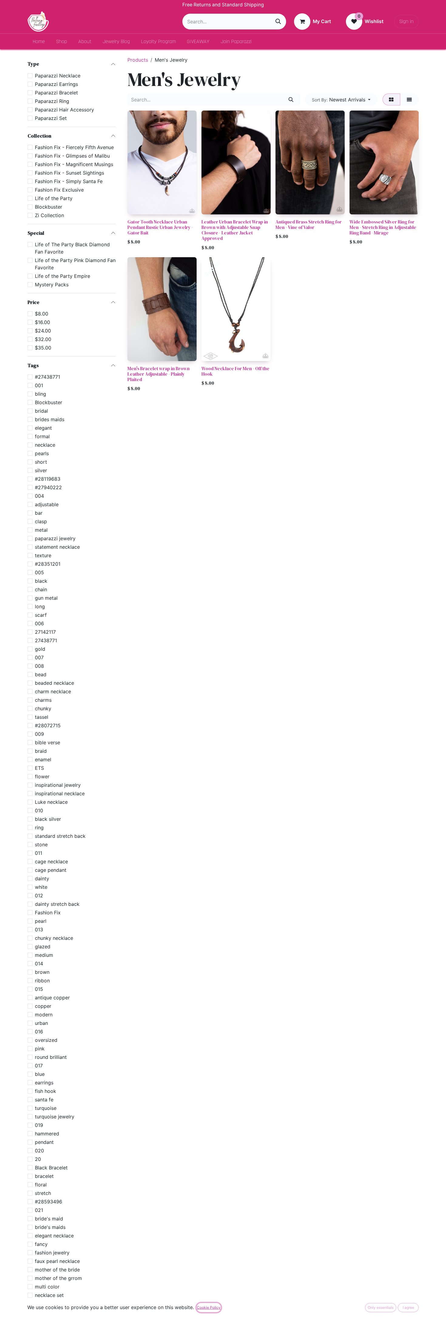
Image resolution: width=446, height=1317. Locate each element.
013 (39, 929)
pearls (42, 453)
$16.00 (42, 322)
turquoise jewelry (54, 1117)
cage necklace (51, 861)
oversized (46, 1040)
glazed (42, 946)
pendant (44, 1142)
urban (41, 1023)
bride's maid (49, 1219)
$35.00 (43, 348)
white (41, 887)
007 (39, 657)
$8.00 (41, 314)
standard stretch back (60, 836)
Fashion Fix (48, 912)
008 (39, 666)
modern (43, 1015)
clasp (41, 521)
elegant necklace (54, 1236)
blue (40, 1074)
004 (39, 496)
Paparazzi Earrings (56, 84)
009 (39, 734)
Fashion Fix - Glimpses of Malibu (72, 155)
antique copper (52, 998)
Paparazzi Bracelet (56, 92)
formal (42, 436)
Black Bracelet (51, 1168)
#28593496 (48, 1202)
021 (39, 1210)
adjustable (47, 504)
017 (39, 1066)
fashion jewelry (52, 1253)
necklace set (49, 1295)
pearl (40, 921)
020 (39, 1151)
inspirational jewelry (58, 785)
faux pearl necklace (57, 1261)
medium (44, 955)
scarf (41, 615)
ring (39, 827)
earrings (44, 1083)
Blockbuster (48, 206)
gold (40, 649)
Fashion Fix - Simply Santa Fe (69, 181)
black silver (48, 819)
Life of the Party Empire (62, 276)
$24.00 (43, 331)
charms (43, 700)
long (40, 606)
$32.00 (43, 339)
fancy (41, 1244)
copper (43, 1006)
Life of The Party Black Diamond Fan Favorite (72, 248)
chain (41, 589)
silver (41, 470)
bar (38, 513)
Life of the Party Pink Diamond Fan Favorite (75, 264)
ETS (39, 768)
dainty (42, 878)
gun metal (46, 598)
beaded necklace (54, 683)
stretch (43, 1193)
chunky (43, 708)
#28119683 (47, 479)
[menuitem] (39, 41)
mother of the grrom (58, 1278)
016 (39, 1032)
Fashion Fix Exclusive (59, 189)
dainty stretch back (57, 904)
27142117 (45, 632)
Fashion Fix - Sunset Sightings (69, 172)
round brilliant (51, 1057)
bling (40, 394)
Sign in (406, 21)
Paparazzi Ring (52, 101)
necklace (45, 445)
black (41, 581)
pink (40, 1049)
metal (41, 530)
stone (41, 844)
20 (38, 1159)
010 (39, 810)
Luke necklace (51, 802)
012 (39, 895)
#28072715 (48, 725)
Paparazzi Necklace (57, 75)
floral (41, 1185)
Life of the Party (54, 198)
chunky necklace (54, 938)
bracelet (44, 1176)
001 (39, 385)
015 (39, 989)
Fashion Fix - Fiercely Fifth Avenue (74, 147)
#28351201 (47, 564)
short (41, 462)
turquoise (45, 1108)
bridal (41, 411)
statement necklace (57, 547)
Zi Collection (49, 215)
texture (43, 555)
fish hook (45, 1091)
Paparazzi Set (51, 118)
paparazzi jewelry (55, 538)
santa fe (44, 1100)
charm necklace (53, 691)
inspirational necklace (60, 793)
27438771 (46, 640)
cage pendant (50, 870)
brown (42, 972)
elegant (43, 428)
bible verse (47, 742)
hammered (47, 1134)
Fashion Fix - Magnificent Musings (74, 164)
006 (39, 623)
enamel (43, 759)
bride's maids (50, 1227)
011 (38, 853)
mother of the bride (57, 1270)
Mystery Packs (52, 284)
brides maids (49, 419)
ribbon (42, 981)
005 (39, 572)
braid (41, 751)
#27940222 (48, 487)
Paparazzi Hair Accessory (64, 109)
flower (42, 776)
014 (39, 963)
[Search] (278, 21)
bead (40, 674)
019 (39, 1125)
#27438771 (47, 377)
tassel (41, 717)
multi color (47, 1287)
